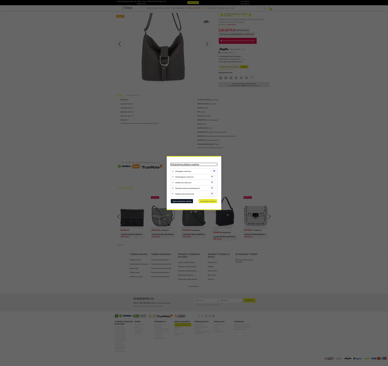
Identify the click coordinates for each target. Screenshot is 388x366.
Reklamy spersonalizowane (184, 194)
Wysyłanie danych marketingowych (187, 188)
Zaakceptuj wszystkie (208, 201)
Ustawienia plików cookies (185, 164)
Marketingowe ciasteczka (184, 177)
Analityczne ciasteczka (183, 182)
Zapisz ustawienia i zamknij (181, 201)
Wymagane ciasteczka (183, 171)
